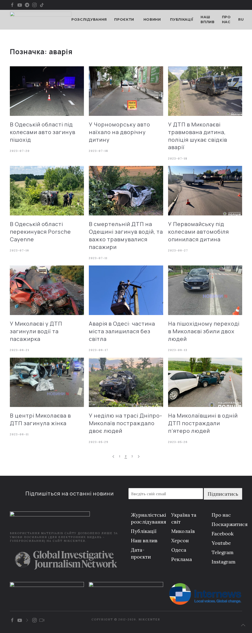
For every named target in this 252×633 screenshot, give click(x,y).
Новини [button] (152, 19)
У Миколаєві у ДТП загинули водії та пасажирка (36, 331)
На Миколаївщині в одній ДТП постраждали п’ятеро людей (203, 423)
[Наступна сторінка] (138, 456)
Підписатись (223, 494)
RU (241, 19)
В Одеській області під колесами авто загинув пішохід (42, 132)
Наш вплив (208, 19)
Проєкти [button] (124, 19)
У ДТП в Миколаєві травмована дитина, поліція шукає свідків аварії (197, 136)
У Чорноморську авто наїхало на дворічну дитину (119, 132)
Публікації (181, 19)
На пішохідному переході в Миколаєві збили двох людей (203, 331)
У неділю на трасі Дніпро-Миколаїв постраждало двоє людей (125, 423)
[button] (243, 625)
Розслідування (89, 19)
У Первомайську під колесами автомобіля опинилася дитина (198, 231)
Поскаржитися (230, 524)
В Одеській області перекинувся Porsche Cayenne (40, 231)
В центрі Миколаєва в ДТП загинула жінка (40, 419)
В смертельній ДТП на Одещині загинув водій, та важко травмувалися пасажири (126, 235)
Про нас (226, 19)
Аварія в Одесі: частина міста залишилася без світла (122, 331)
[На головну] (40, 20)
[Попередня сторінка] (113, 456)
